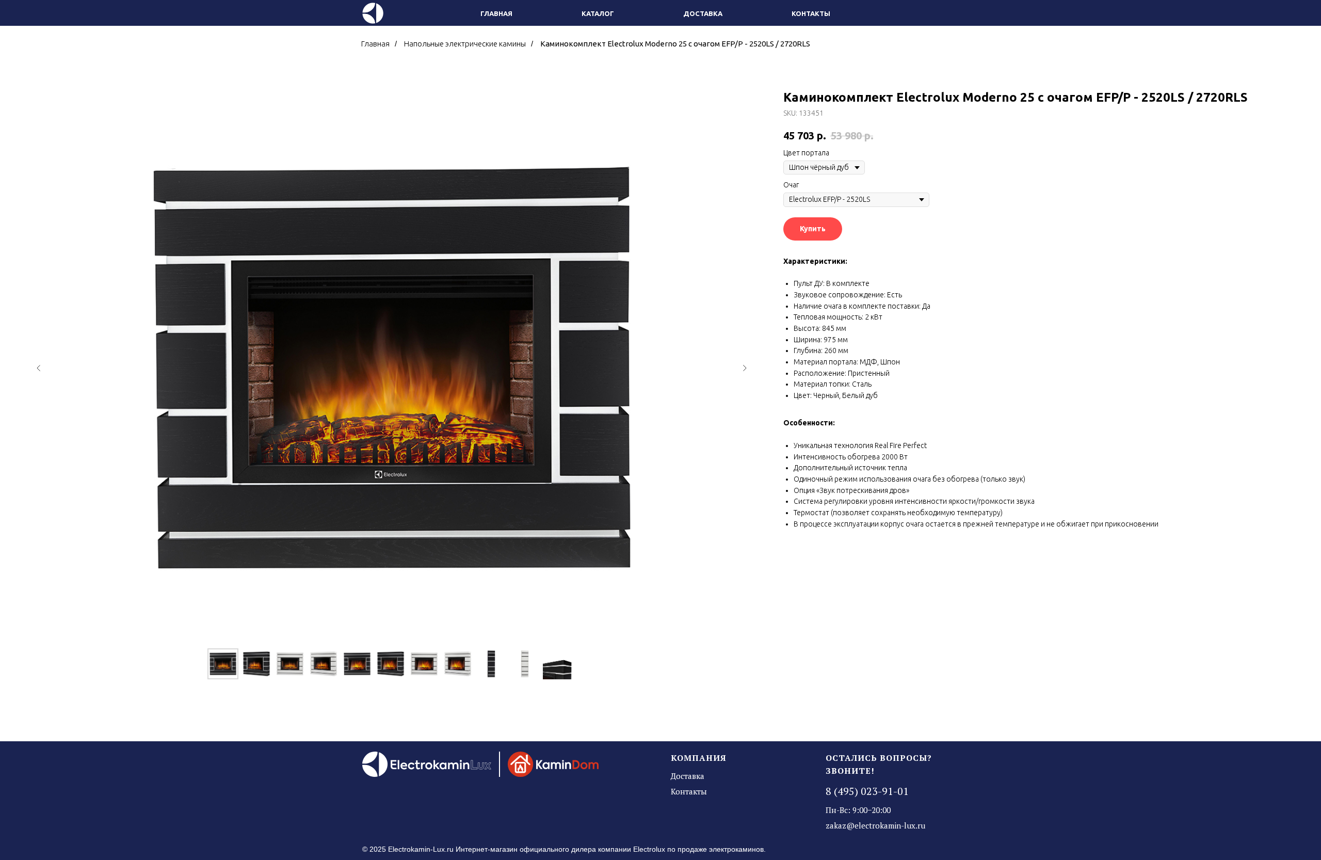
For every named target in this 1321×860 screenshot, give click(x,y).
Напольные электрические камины (465, 43)
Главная (496, 13)
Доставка (702, 13)
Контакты (811, 13)
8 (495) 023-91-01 (867, 791)
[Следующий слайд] (744, 368)
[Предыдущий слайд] (38, 368)
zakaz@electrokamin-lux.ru (875, 825)
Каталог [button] (598, 13)
